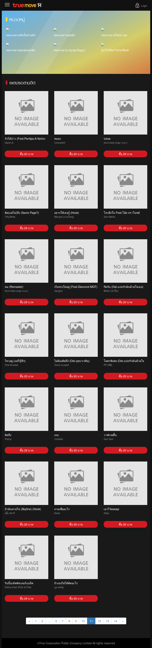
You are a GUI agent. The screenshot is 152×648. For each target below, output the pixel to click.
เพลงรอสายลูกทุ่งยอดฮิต (20, 50)
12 (99, 621)
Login (144, 5)
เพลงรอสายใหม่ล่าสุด (114, 35)
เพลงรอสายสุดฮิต (64, 35)
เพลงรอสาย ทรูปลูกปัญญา (69, 50)
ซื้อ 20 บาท (26, 154)
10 (83, 621)
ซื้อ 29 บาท (125, 154)
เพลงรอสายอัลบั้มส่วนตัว (21, 35)
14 (115, 621)
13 (107, 621)
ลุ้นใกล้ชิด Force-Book (115, 50)
